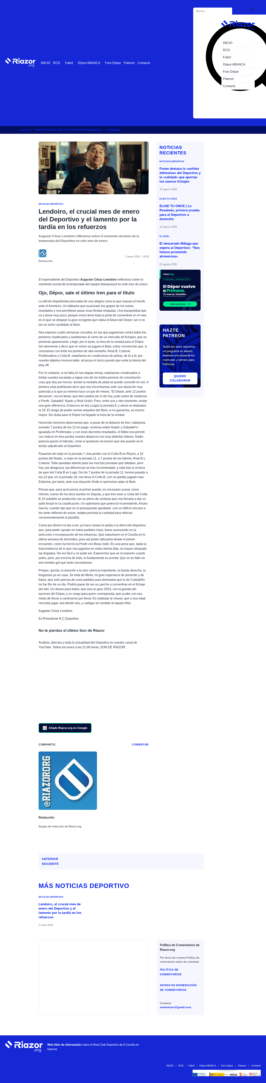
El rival (164, 236)
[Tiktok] (232, 1046)
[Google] (256, 1046)
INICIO (45, 63)
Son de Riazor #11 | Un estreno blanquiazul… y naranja (77, 130)
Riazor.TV (26, 130)
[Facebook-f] (244, 1046)
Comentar (140, 744)
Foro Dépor (113, 63)
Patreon (129, 63)
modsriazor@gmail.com (175, 1007)
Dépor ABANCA (89, 63)
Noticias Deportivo (51, 204)
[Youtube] (197, 1046)
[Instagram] (209, 1046)
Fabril (69, 63)
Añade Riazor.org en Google (68, 728)
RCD (56, 63)
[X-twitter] (221, 1046)
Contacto (144, 63)
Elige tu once (168, 199)
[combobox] (213, 11)
